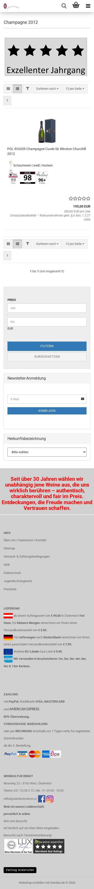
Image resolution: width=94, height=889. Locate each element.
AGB (7, 564)
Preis (11, 300)
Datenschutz (12, 573)
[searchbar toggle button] (64, 6)
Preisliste (10, 589)
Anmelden (47, 411)
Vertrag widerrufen (20, 870)
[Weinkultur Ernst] (9, 6)
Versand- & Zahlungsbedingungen (27, 556)
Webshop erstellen (31, 882)
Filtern (47, 346)
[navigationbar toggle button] (88, 6)
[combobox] (47, 89)
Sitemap (9, 548)
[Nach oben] (81, 882)
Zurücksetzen (47, 356)
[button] (8, 89)
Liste (49, 651)
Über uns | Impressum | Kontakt (25, 540)
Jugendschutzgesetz (18, 581)
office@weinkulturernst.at (20, 798)
